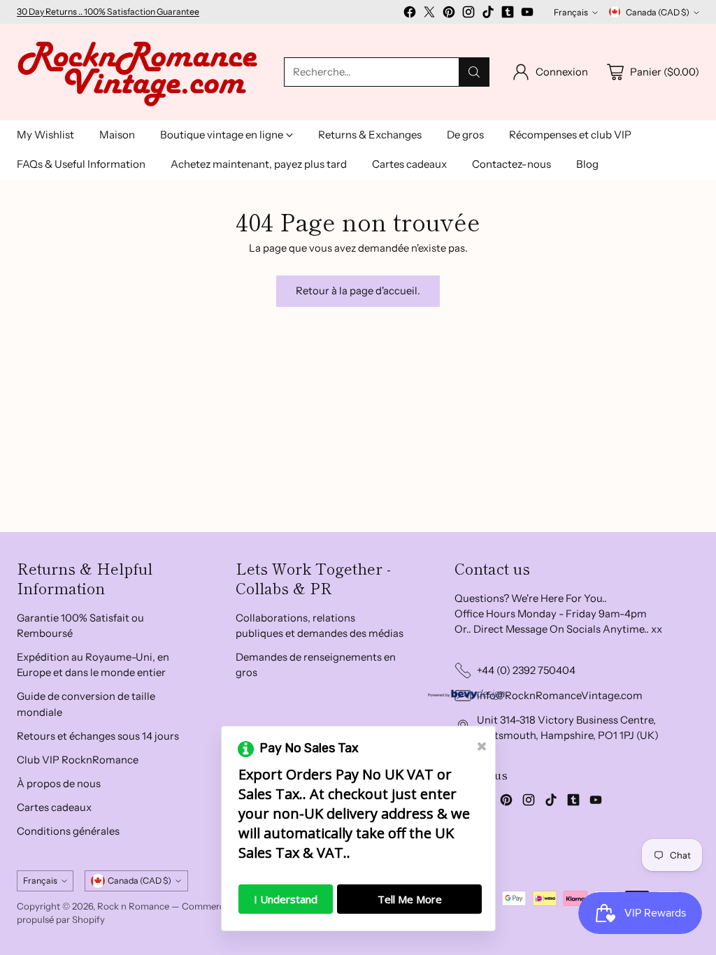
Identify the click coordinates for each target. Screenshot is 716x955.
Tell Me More (410, 899)
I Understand (285, 899)
